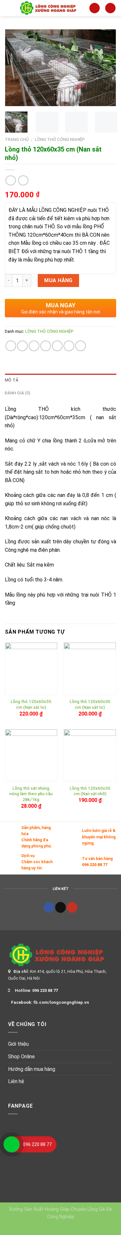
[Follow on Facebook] (49, 907)
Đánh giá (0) (17, 392)
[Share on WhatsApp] (10, 346)
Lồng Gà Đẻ (99, 1209)
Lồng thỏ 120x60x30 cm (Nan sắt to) (90, 704)
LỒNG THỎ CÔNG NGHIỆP (60, 139)
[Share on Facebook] (22, 346)
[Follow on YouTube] (72, 907)
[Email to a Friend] (45, 346)
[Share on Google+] (69, 346)
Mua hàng (58, 280)
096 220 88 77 (94, 865)
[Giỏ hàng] (110, 8)
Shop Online (21, 1056)
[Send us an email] (60, 907)
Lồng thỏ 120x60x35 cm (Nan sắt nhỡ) (90, 790)
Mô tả (11, 380)
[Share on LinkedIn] (80, 346)
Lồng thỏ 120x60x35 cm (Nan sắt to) (31, 704)
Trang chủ (17, 139)
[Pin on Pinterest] (57, 346)
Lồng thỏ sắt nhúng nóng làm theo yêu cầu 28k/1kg (31, 793)
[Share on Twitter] (34, 346)
